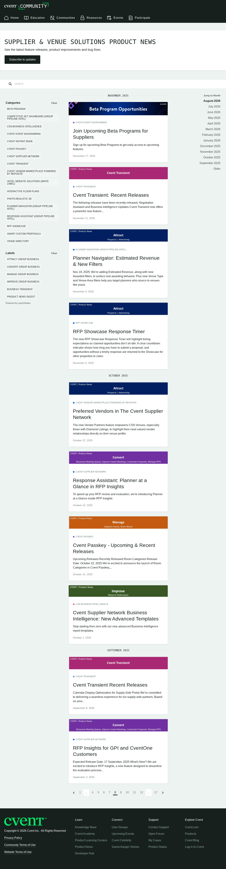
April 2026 (213, 123)
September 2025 (210, 163)
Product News (84, 846)
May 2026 (214, 117)
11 (134, 792)
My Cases (154, 840)
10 (127, 792)
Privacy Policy (13, 837)
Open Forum (156, 833)
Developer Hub (84, 853)
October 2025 (211, 157)
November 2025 (210, 151)
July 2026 (214, 106)
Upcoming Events (123, 833)
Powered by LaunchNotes (18, 303)
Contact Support (158, 827)
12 (141, 792)
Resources (94, 17)
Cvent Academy (85, 833)
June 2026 (213, 112)
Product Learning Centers (91, 840)
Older (216, 168)
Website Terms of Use (18, 851)
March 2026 (213, 129)
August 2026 (211, 100)
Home (15, 17)
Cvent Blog (192, 840)
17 (155, 792)
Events (118, 17)
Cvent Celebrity (121, 840)
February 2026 (211, 134)
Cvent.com (191, 827)
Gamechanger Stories (125, 846)
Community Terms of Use (20, 844)
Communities (65, 17)
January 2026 (211, 140)
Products (190, 833)
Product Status (157, 846)
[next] (163, 792)
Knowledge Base (86, 827)
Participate (142, 17)
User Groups (120, 827)
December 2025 (210, 146)
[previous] (74, 792)
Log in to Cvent (194, 846)
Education (38, 17)
